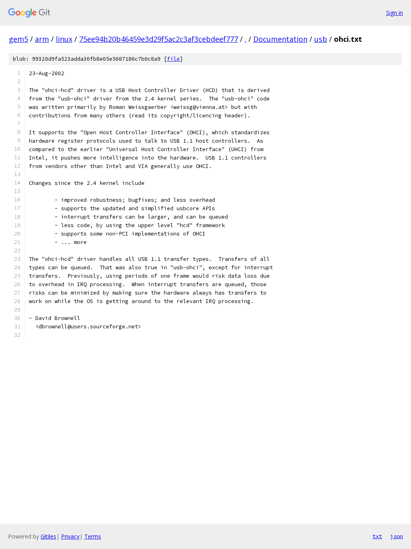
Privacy (70, 536)
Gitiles (48, 536)
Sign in (394, 12)
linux (64, 39)
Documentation (280, 39)
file (173, 58)
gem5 (18, 39)
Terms (92, 536)
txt (377, 536)
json (396, 536)
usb (320, 39)
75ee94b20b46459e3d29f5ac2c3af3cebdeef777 (158, 39)
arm (42, 39)
